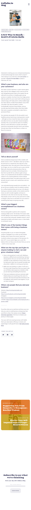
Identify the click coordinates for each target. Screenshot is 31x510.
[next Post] (15, 407)
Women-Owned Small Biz (6, 31)
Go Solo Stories (26, 29)
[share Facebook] (7, 335)
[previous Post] (15, 422)
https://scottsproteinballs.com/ (14, 290)
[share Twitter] (3, 335)
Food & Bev (11, 29)
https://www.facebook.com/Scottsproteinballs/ (13, 294)
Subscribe (15, 490)
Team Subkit (11, 40)
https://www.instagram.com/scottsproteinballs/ (13, 297)
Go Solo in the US (18, 29)
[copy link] (12, 335)
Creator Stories (5, 29)
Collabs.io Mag (7, 4)
